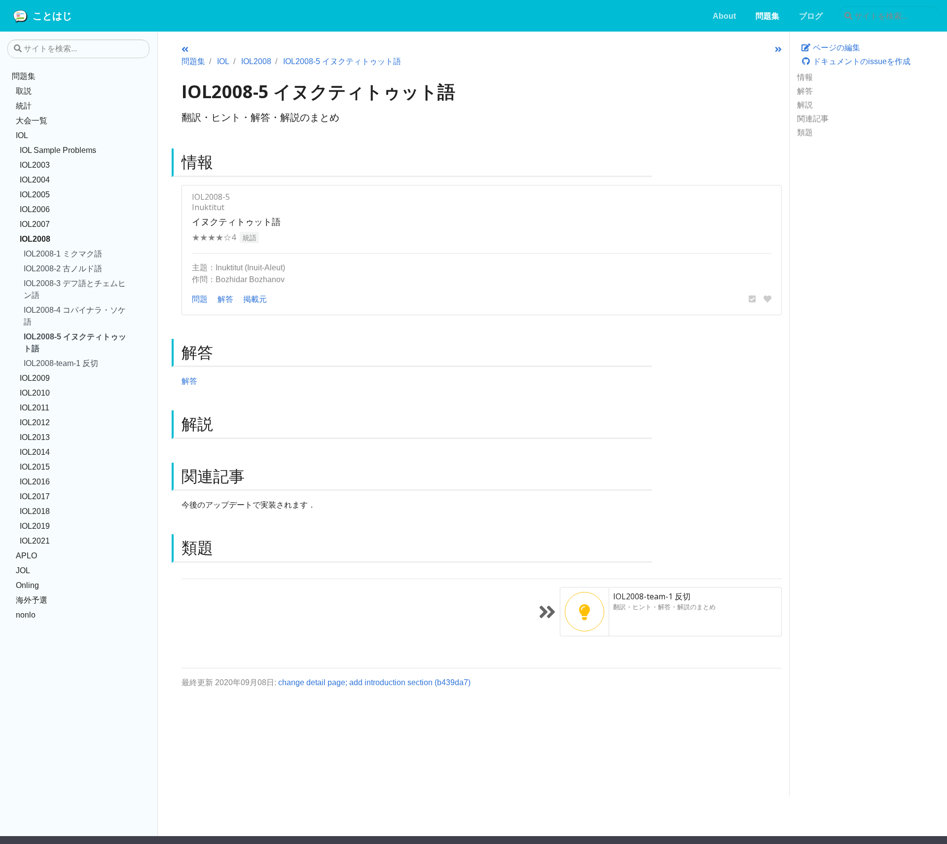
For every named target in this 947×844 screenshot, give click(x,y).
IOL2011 (34, 407)
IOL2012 (35, 422)
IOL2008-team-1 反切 (61, 363)
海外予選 (31, 600)
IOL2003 (35, 165)
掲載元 (255, 299)
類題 (805, 132)
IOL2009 (35, 378)
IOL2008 (35, 239)
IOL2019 (35, 526)
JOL (23, 570)
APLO (26, 555)
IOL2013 (35, 437)
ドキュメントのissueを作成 (861, 61)
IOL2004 (35, 179)
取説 (24, 91)
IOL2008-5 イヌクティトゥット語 (75, 342)
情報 (805, 77)
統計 (24, 106)
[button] (752, 299)
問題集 (24, 76)
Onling (27, 585)
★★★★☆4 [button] (214, 237)
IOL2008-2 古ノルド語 (63, 268)
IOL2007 (35, 224)
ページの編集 (835, 47)
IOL (22, 135)
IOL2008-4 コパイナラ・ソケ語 (75, 316)
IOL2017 (35, 496)
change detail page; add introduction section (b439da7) (374, 682)
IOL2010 (35, 393)
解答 (805, 91)
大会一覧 (31, 120)
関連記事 (813, 118)
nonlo (26, 615)
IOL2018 (35, 511)
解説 (805, 105)
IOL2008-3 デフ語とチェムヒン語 (75, 289)
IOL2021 (35, 541)
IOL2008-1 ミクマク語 (63, 253)
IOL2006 (35, 209)
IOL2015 (35, 467)
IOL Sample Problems (58, 150)
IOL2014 (35, 452)
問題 (200, 299)
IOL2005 (35, 194)
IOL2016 (35, 481)
